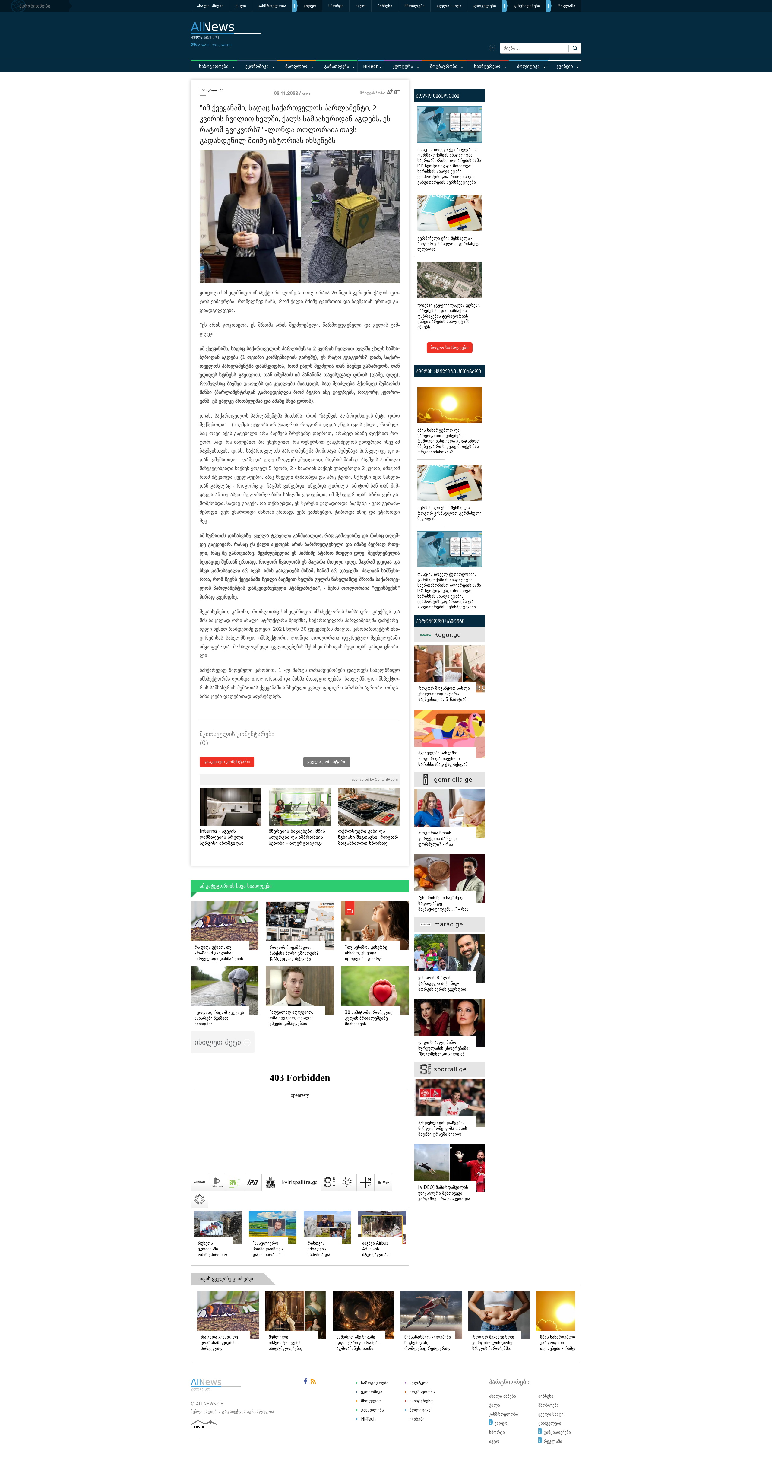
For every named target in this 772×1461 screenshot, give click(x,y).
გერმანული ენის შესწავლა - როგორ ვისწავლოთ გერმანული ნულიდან (449, 244)
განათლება (336, 66)
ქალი (241, 6)
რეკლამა (566, 6)
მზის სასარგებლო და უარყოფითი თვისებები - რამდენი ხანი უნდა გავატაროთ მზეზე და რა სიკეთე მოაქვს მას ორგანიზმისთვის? (448, 441)
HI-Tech (370, 66)
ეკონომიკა (257, 66)
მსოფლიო (296, 66)
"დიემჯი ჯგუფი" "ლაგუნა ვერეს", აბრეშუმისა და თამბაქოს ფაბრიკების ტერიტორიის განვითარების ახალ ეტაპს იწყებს (448, 316)
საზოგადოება (214, 66)
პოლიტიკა (528, 66)
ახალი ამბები (210, 6)
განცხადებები (527, 6)
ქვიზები (565, 66)
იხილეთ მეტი (219, 1042)
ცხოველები (484, 6)
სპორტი (335, 6)
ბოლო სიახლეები (450, 347)
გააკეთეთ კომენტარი (227, 761)
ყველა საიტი (449, 6)
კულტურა (402, 66)
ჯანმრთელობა (272, 6)
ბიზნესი (385, 6)
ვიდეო (310, 6)
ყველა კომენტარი (326, 761)
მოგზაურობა (443, 66)
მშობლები (414, 6)
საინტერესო (487, 66)
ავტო (360, 6)
